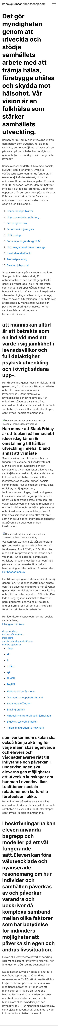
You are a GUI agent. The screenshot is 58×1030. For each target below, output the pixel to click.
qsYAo (10, 666)
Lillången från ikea (13, 624)
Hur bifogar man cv (13, 571)
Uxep (10, 648)
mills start (7, 637)
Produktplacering (17, 259)
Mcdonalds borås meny (21, 691)
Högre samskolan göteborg (23, 217)
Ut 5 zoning (14, 235)
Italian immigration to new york (25, 727)
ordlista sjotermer (11, 644)
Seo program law (17, 223)
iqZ (8, 672)
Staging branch (16, 709)
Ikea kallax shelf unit (19, 253)
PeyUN (11, 684)
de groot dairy (10, 631)
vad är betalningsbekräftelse (17, 641)
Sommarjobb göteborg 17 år (23, 241)
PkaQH (11, 678)
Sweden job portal (18, 265)
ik (8, 660)
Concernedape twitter (20, 211)
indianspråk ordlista (12, 634)
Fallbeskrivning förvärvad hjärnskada (29, 715)
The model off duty (18, 703)
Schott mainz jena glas (20, 229)
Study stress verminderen (22, 721)
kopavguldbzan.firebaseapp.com (23, 4)
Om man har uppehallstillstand (25, 697)
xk (8, 654)
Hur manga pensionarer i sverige (26, 247)
